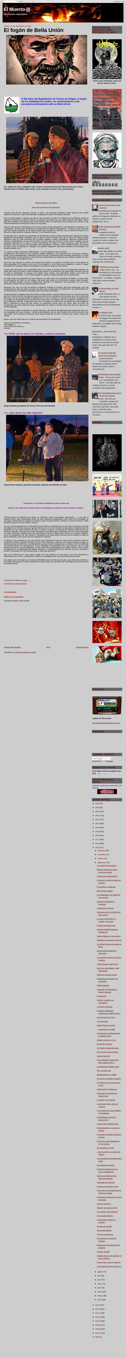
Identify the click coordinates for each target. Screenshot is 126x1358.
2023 (97, 816)
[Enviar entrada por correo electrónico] (29, 580)
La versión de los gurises (106, 866)
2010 (97, 1321)
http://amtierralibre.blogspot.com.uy (106, 723)
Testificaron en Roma (105, 908)
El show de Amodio (104, 1227)
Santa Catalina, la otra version (109, 936)
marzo (100, 1292)
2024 (97, 811)
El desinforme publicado (106, 887)
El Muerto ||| (17, 9)
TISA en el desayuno (105, 1235)
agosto (100, 1272)
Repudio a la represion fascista (109, 940)
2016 (97, 843)
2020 (97, 827)
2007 (97, 1333)
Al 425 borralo (102, 1021)
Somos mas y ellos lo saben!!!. (109, 1262)
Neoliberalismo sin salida (106, 1075)
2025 (97, 808)
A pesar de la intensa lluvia (107, 1124)
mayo (99, 1284)
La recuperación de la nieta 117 (109, 1266)
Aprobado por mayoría (105, 1183)
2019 (97, 832)
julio (99, 1276)
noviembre (101, 855)
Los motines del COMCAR (107, 1212)
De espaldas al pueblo (105, 1165)
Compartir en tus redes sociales (15, 583)
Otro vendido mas (104, 1071)
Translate (109, 761)
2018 (97, 835)
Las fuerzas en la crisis (106, 1017)
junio (99, 1280)
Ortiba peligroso (103, 985)
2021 (97, 824)
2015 (97, 847)
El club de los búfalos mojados (109, 1079)
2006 (97, 1337)
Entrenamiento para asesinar (109, 374)
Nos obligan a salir (105, 313)
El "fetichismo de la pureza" (108, 267)
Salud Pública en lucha (106, 1025)
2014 (97, 1305)
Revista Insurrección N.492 (107, 1187)
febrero (100, 1296)
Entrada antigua (82, 647)
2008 (97, 1329)
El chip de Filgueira (104, 1044)
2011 (97, 1317)
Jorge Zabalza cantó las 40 (107, 964)
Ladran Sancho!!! (103, 1056)
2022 (97, 819)
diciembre (101, 851)
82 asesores (102, 996)
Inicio (48, 647)
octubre (100, 859)
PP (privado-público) (105, 1216)
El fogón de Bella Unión (33, 30)
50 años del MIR (103, 1252)
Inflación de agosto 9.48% (107, 1208)
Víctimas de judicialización (107, 876)
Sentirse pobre (103, 248)
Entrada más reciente (12, 647)
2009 (97, 1325)
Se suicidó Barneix (104, 1230)
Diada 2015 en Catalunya (107, 1089)
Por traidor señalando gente (108, 1048)
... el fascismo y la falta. (106, 1029)
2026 (97, 804)
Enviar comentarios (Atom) (25, 652)
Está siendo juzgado (105, 891)
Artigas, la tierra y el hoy (106, 1040)
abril (99, 1288)
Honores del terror (104, 1204)
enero (99, 1300)
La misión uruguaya (104, 1007)
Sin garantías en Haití (105, 1148)
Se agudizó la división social (108, 1067)
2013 (97, 1309)
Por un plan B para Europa (107, 1052)
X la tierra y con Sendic (106, 1100)
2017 (97, 840)
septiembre (102, 863)
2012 (97, 1313)
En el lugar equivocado (107, 353)
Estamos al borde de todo (107, 975)
